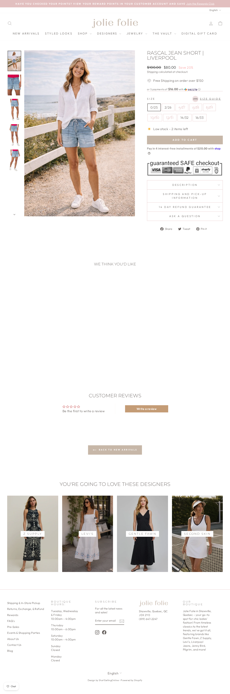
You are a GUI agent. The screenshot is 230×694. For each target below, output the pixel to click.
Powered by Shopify (131, 680)
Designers (107, 33)
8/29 (209, 107)
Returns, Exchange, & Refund (25, 609)
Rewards (12, 615)
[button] (185, 89)
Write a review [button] (147, 409)
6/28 (195, 107)
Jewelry (135, 33)
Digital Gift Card (199, 33)
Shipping (152, 71)
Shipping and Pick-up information (185, 195)
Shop (83, 33)
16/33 (200, 118)
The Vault (163, 33)
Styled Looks (58, 33)
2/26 (168, 107)
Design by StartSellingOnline (103, 680)
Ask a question (185, 216)
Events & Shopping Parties (23, 633)
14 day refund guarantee (185, 207)
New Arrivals (26, 33)
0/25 (154, 107)
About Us (13, 639)
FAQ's (11, 621)
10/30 (154, 118)
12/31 (169, 118)
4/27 (181, 107)
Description (185, 185)
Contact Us (14, 645)
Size (184, 98)
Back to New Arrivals (117, 449)
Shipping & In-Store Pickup (23, 603)
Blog (10, 650)
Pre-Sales (13, 627)
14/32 (184, 118)
